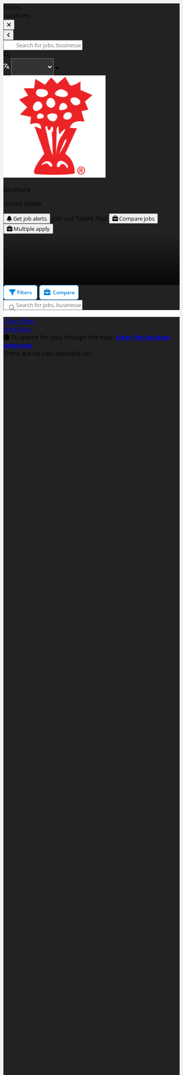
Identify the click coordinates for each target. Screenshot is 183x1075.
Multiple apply (31, 229)
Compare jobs (136, 218)
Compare (63, 292)
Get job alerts (29, 218)
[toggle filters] (8, 25)
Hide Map (17, 329)
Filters (24, 292)
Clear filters (19, 321)
